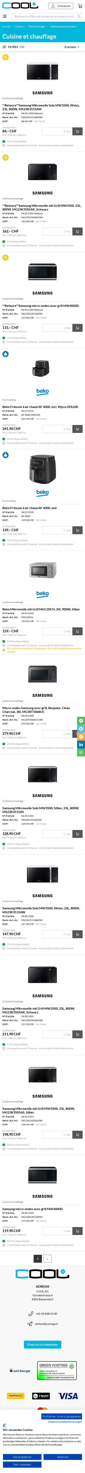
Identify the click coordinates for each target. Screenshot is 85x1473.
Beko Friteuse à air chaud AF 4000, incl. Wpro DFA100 (40, 407)
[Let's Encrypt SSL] (19, 1370)
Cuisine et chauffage (12, 98)
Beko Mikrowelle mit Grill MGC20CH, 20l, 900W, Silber (41, 609)
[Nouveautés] (81, 721)
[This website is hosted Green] (57, 1370)
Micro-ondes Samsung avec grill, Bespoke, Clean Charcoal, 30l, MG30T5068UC (36, 709)
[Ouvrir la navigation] (4, 16)
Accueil (6, 26)
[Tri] (69, 46)
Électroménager (36, 26)
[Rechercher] (79, 16)
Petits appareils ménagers (63, 26)
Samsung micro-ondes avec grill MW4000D (32, 1209)
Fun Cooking (9, 399)
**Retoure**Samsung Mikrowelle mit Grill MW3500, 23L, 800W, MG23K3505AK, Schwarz (41, 207)
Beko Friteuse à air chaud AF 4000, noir (29, 508)
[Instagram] (81, 752)
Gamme (19, 26)
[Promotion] (81, 737)
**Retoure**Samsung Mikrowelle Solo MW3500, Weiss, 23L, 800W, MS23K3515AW (41, 107)
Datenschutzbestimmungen (65, 1421)
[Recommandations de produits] (81, 729)
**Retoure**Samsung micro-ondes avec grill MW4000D (40, 305)
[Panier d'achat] (80, 6)
